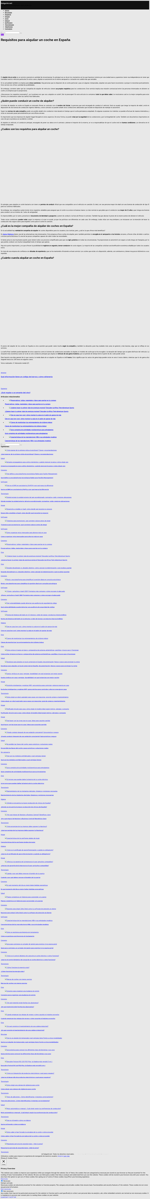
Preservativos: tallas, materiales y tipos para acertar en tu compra (27, 404)
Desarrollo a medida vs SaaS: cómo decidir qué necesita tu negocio (24, 513)
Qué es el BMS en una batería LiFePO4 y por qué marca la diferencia (25, 489)
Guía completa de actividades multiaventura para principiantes (26, 433)
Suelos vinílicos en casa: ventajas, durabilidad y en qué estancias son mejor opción (30, 677)
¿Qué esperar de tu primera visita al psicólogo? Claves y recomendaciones (27, 454)
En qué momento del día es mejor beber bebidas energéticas (22, 889)
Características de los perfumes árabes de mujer (18, 842)
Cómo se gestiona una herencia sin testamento (17, 936)
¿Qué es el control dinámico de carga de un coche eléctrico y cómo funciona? (28, 960)
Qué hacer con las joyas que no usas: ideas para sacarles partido (24, 724)
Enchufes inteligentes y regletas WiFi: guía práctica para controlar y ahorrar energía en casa (34, 689)
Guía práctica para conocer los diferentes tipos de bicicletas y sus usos (26, 1054)
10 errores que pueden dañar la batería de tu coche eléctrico (22, 783)
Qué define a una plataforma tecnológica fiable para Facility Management (27, 478)
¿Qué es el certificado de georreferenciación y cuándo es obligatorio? (25, 854)
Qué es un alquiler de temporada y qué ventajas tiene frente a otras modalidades (29, 1042)
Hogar (7, 17)
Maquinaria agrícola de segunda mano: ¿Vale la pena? (20, 1148)
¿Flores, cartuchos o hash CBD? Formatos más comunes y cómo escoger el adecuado (30, 595)
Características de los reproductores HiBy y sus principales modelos (28, 441)
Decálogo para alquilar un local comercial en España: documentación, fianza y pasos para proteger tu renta (39, 666)
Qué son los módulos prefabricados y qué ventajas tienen (21, 760)
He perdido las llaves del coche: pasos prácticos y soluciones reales (24, 748)
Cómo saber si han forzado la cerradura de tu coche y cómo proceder (25, 1136)
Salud (7, 21)
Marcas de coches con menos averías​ (14, 983)
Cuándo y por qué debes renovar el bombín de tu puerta (20, 877)
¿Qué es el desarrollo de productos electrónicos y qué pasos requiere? (26, 1077)
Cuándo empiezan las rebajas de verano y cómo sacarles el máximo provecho (28, 1018)
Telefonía (9, 27)
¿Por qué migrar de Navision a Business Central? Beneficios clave (23, 818)
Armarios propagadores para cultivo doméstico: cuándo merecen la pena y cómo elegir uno (33, 466)
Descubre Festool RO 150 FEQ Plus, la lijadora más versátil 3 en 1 (23, 1065)
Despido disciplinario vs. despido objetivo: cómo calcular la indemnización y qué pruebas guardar (35, 572)
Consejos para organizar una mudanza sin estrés (18, 995)
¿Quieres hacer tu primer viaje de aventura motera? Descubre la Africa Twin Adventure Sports (36, 411)
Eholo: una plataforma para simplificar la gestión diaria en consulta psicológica (29, 583)
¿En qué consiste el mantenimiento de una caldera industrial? (22, 1030)
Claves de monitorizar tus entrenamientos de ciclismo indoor (26, 426)
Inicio (7, 11)
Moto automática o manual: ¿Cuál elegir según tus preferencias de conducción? (29, 1112)
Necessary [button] (4, 1179)
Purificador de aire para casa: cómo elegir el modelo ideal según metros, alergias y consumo (33, 713)
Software (8, 23)
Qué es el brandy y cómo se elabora (13, 1124)
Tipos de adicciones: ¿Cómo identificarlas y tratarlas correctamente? (25, 1101)
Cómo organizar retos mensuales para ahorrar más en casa (22, 536)
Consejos (8, 29)
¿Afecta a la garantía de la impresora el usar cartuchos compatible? (25, 865)
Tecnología (9, 25)
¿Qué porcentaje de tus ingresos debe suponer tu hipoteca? (22, 830)
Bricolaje (8, 13)
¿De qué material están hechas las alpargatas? (17, 1007)
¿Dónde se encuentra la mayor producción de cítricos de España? (24, 807)
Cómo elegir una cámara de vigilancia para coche (18, 1089)
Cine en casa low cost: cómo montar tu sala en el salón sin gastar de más (30, 419)
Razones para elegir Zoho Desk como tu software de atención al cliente (26, 913)
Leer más (66, 1156)
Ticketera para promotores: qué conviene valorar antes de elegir (24, 525)
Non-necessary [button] (6, 1189)
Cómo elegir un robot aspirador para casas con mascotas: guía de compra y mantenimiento (33, 701)
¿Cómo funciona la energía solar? (12, 971)
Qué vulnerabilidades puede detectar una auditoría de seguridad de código (28, 607)
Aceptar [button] (60, 1156)
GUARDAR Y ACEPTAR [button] (8, 1197)
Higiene (8, 15)
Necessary (6, 1181)
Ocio (6, 19)
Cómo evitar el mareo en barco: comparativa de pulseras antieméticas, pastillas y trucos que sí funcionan (38, 654)
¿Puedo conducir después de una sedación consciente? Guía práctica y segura (28, 736)
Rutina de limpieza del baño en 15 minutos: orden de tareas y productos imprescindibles (32, 619)
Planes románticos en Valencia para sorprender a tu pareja (22, 901)
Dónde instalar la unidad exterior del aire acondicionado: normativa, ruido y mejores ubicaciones (35, 501)
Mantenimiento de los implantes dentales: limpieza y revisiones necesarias (27, 795)
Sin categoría (5, 752)
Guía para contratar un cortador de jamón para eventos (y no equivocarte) (27, 948)
